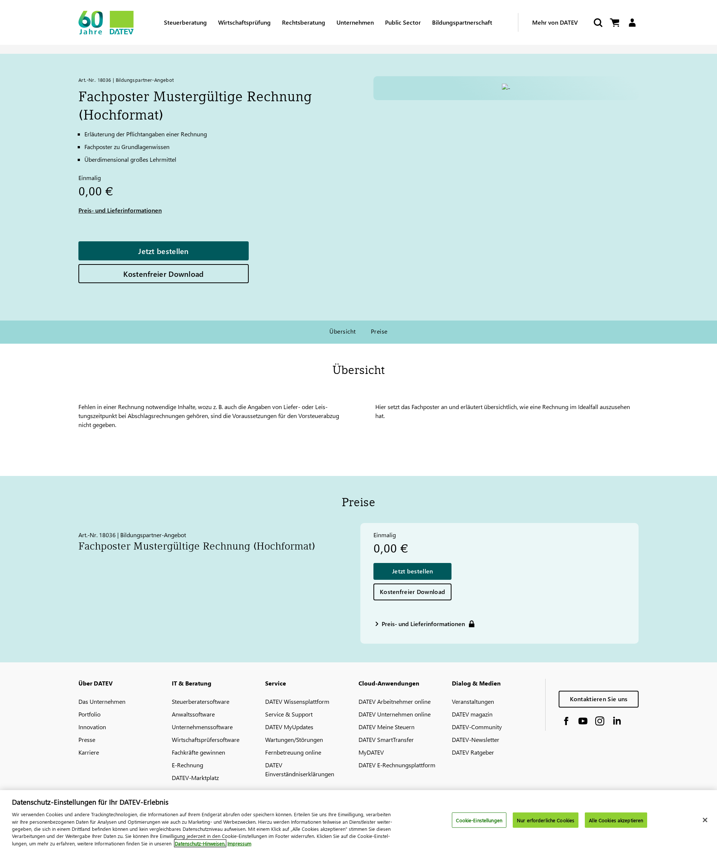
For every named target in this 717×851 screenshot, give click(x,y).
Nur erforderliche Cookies (545, 820)
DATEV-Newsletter (475, 739)
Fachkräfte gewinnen (198, 752)
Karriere (88, 752)
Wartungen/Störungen (294, 739)
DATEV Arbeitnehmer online (394, 701)
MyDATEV (371, 752)
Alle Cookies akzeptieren (616, 820)
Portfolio (89, 714)
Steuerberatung (185, 22)
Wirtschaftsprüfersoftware (205, 739)
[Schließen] (705, 820)
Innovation (92, 727)
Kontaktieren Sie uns (599, 699)
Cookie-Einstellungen (479, 820)
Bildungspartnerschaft (462, 22)
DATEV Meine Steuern (386, 727)
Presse (86, 739)
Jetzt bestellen (163, 250)
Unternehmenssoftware (202, 727)
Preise (379, 331)
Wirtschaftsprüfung (244, 22)
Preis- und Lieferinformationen (120, 210)
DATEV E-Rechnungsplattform (396, 765)
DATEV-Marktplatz (195, 778)
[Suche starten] (597, 22)
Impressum (239, 843)
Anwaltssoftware (193, 714)
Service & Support (289, 714)
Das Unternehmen (101, 701)
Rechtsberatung (303, 22)
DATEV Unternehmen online (394, 714)
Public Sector (403, 22)
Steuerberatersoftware (200, 701)
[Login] (632, 22)
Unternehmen (355, 22)
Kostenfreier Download (163, 273)
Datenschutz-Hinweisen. (200, 843)
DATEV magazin (472, 714)
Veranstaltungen (473, 701)
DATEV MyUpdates (289, 727)
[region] (358, 820)
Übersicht (342, 331)
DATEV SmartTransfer (386, 739)
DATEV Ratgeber (473, 752)
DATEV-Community (477, 727)
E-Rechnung (187, 765)
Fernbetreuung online (293, 752)
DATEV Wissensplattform (297, 701)
